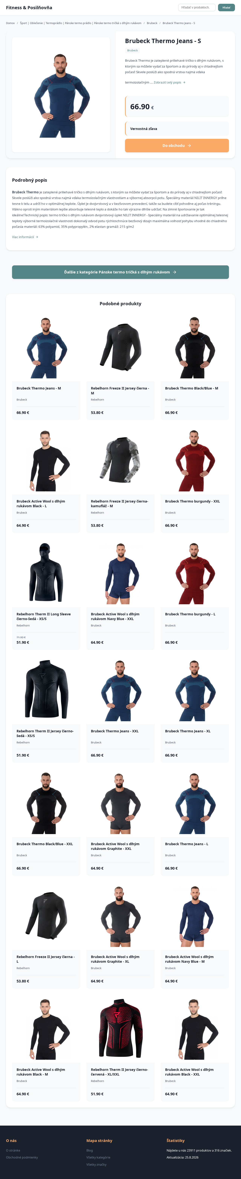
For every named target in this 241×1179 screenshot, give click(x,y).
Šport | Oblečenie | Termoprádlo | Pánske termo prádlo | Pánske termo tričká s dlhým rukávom (81, 23)
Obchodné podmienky (22, 1157)
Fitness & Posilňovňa (29, 7)
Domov (10, 23)
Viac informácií (23, 237)
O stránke (13, 1150)
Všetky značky (96, 1164)
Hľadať (226, 7)
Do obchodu (173, 145)
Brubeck (152, 23)
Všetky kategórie (98, 1157)
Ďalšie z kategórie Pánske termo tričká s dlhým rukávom (117, 272)
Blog (89, 1150)
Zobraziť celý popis (167, 82)
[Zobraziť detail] (61, 94)
